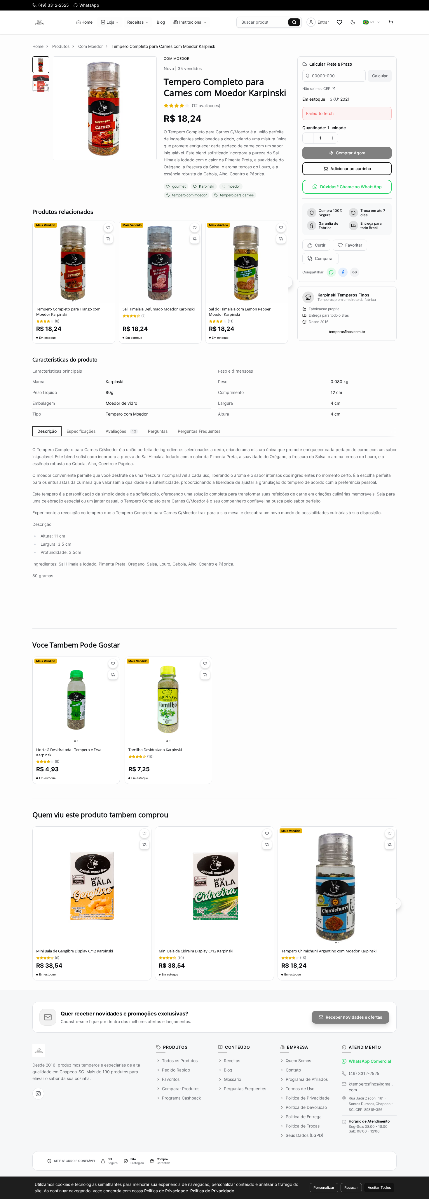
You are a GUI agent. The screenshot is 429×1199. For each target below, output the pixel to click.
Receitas (135, 22)
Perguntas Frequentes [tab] (199, 431)
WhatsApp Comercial (370, 1061)
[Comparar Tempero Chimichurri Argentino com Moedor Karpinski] (390, 844)
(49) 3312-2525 (364, 1073)
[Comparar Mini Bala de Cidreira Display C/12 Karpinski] (267, 844)
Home (87, 22)
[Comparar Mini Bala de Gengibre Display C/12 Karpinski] (144, 844)
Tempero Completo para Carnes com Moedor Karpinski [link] (163, 46)
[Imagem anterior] (37, 262)
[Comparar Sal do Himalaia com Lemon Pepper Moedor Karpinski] (281, 239)
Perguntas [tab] (158, 431)
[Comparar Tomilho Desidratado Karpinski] (205, 675)
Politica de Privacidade (212, 1190)
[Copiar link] (354, 272)
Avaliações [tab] (121, 431)
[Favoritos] (339, 22)
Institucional (190, 22)
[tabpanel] (214, 526)
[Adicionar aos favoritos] (108, 228)
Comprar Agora (350, 152)
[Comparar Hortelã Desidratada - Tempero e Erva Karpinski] (113, 675)
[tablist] (214, 431)
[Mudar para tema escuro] (353, 22)
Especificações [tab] (81, 431)
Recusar (351, 1187)
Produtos (60, 46)
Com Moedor (90, 46)
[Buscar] (294, 22)
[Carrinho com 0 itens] (391, 22)
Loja (110, 22)
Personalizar (323, 1187)
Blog (161, 22)
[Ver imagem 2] (40, 83)
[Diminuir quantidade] (308, 138)
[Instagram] (38, 1093)
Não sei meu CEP (316, 88)
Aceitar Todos (379, 1187)
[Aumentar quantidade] (332, 138)
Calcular (380, 75)
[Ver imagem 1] (40, 64)
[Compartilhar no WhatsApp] (331, 272)
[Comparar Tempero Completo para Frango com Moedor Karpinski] (108, 239)
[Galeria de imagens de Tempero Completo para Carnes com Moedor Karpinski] (94, 127)
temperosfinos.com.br (347, 331)
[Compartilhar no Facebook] (343, 272)
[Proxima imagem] (110, 262)
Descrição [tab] (47, 431)
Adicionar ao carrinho (350, 168)
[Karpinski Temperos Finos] (39, 22)
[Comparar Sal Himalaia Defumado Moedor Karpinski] (195, 239)
